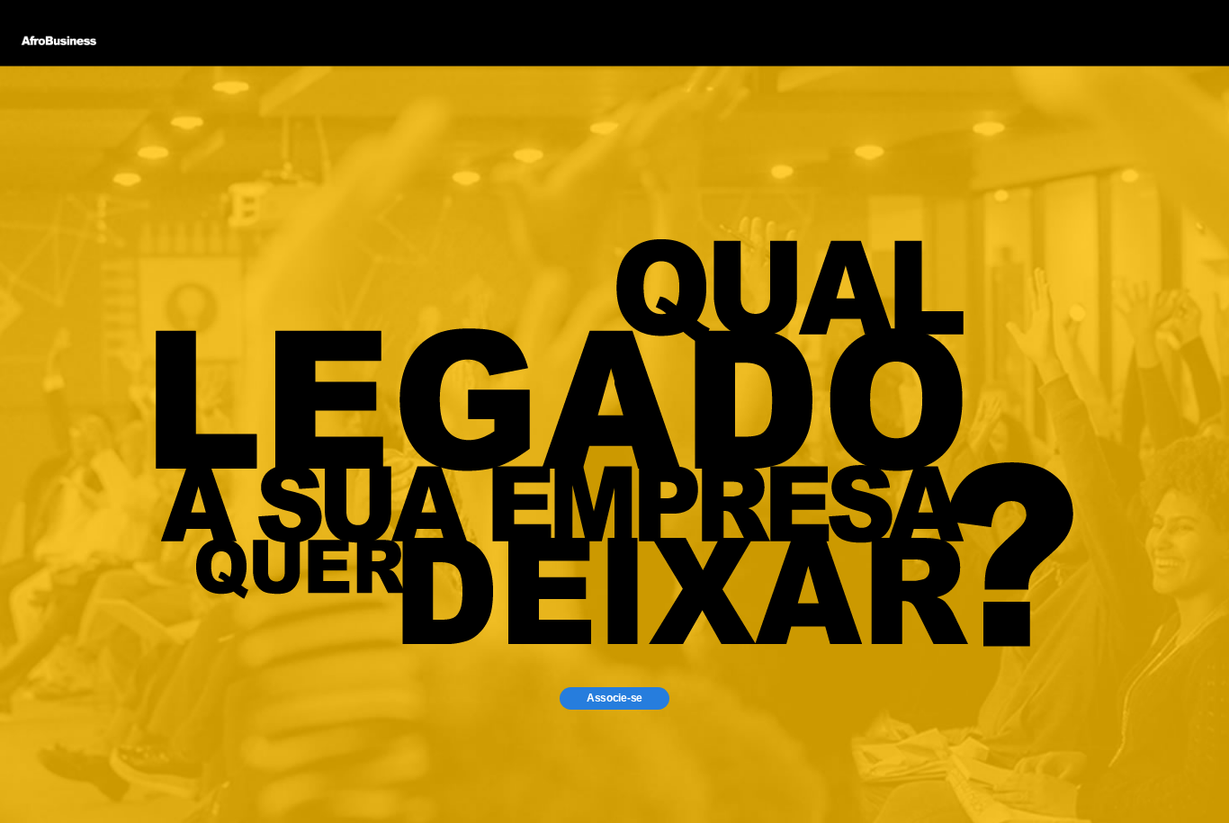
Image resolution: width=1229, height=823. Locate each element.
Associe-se (614, 698)
